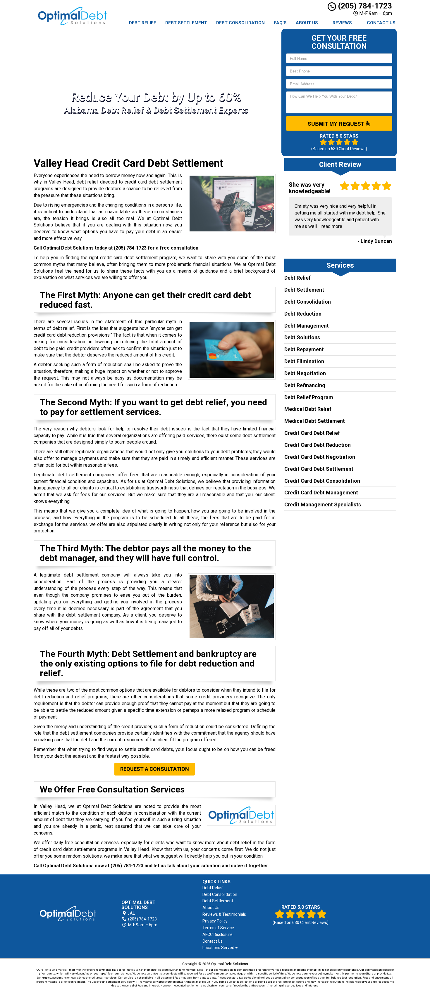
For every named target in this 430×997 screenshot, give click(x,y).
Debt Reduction (302, 314)
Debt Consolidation (240, 22)
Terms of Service (218, 927)
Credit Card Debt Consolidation (322, 481)
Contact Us (381, 22)
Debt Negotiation (305, 373)
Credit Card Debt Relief (312, 433)
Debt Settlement (186, 22)
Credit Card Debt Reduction (317, 445)
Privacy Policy (215, 921)
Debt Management (306, 326)
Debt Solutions (302, 337)
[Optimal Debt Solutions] (68, 913)
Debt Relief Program (308, 397)
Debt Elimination (304, 361)
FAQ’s (280, 22)
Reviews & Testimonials (224, 914)
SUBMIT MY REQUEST (337, 123)
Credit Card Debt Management (321, 492)
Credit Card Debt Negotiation (319, 457)
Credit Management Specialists (322, 504)
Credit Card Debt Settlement (318, 469)
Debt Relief (142, 22)
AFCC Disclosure (217, 934)
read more (331, 226)
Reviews (342, 22)
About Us (307, 22)
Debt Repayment (304, 349)
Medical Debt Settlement (314, 421)
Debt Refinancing (304, 385)
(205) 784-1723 (364, 5)
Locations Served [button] (218, 948)
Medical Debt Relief (307, 409)
